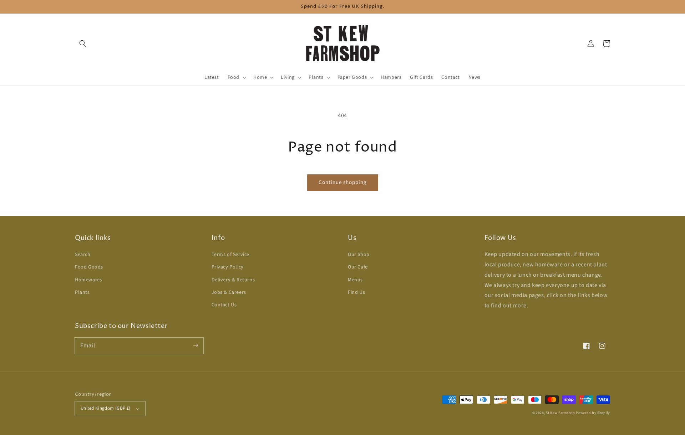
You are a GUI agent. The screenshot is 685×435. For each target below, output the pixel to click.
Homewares (88, 279)
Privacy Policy (228, 267)
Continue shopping (343, 182)
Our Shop (359, 254)
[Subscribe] (195, 345)
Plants (82, 292)
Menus (355, 279)
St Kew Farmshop (560, 412)
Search (83, 254)
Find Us (356, 292)
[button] (83, 43)
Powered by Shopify (593, 412)
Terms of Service (231, 254)
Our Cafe (358, 267)
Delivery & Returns (233, 279)
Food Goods (89, 267)
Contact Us (224, 304)
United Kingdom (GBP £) (106, 408)
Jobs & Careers (229, 292)
